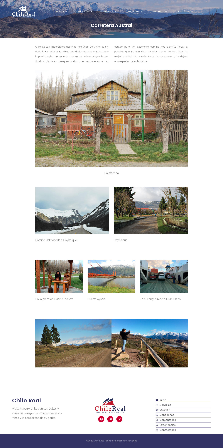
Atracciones (85, 11)
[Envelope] (119, 419)
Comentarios (134, 11)
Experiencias (160, 11)
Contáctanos (185, 11)
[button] (39, 343)
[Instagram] (110, 419)
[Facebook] (101, 419)
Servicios (61, 11)
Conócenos (109, 11)
